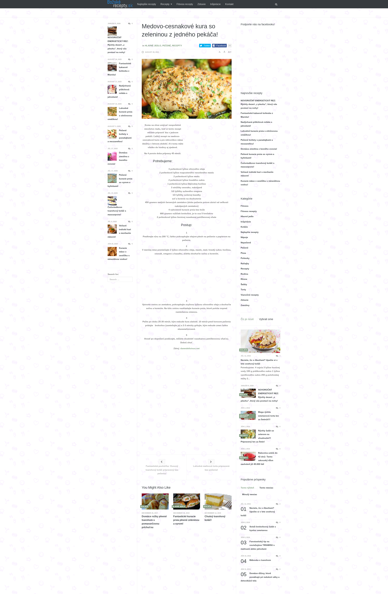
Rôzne (244, 279)
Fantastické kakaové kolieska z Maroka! (119, 69)
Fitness (244, 206)
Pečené (166, 45)
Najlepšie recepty (146, 4)
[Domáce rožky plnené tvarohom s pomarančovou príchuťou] (155, 501)
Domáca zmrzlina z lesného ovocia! (259, 149)
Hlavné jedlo (153, 45)
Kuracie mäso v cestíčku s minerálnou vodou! (119, 253)
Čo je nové (247, 319)
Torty (243, 289)
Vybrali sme (266, 319)
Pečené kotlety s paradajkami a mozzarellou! (120, 136)
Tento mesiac (266, 487)
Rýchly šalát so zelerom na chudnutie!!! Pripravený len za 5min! (257, 436)
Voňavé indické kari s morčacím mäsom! (119, 231)
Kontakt (229, 4)
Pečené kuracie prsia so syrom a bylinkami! (120, 180)
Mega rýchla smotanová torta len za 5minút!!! (268, 416)
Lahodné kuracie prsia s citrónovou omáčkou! (120, 114)
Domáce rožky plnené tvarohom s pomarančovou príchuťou (154, 522)
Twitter (207, 45)
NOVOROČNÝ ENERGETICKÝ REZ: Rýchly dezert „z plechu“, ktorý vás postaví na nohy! (259, 104)
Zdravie (201, 4)
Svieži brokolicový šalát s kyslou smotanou (258, 528)
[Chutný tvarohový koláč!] (218, 501)
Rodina (244, 274)
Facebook (221, 45)
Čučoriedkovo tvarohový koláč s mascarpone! (117, 211)
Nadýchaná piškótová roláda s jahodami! (119, 91)
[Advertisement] (209, 142)
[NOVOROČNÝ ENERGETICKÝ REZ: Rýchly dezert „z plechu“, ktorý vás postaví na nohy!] (248, 393)
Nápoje (244, 237)
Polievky (245, 258)
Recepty (165, 4)
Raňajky (245, 263)
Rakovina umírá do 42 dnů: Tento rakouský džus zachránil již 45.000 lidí (259, 458)
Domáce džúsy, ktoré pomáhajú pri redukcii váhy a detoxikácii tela (260, 576)
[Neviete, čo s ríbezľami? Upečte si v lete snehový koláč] (261, 341)
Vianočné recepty (250, 295)
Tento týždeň (247, 487)
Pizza (243, 253)
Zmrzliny (245, 305)
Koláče (244, 227)
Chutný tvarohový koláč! (215, 518)
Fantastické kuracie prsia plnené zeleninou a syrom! (186, 520)
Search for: (113, 274)
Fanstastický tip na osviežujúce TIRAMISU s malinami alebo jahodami (258, 545)
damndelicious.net (190, 348)
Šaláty (244, 284)
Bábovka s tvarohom (256, 560)
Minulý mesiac (249, 494)
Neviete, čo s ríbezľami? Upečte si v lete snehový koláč (259, 362)
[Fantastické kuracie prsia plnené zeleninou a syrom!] (186, 501)
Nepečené (246, 242)
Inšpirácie (215, 4)
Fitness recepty (185, 4)
